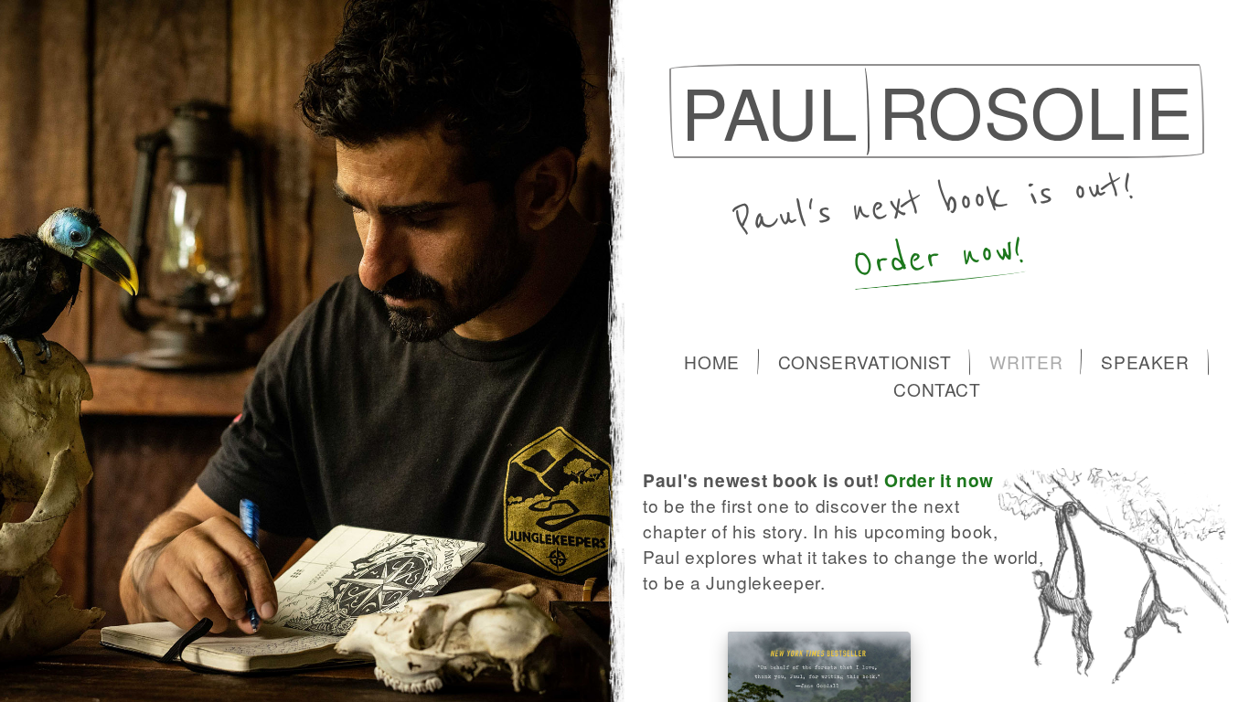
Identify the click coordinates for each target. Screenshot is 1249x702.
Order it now (939, 480)
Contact (936, 389)
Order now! (939, 257)
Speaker (1145, 361)
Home (712, 361)
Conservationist (865, 361)
